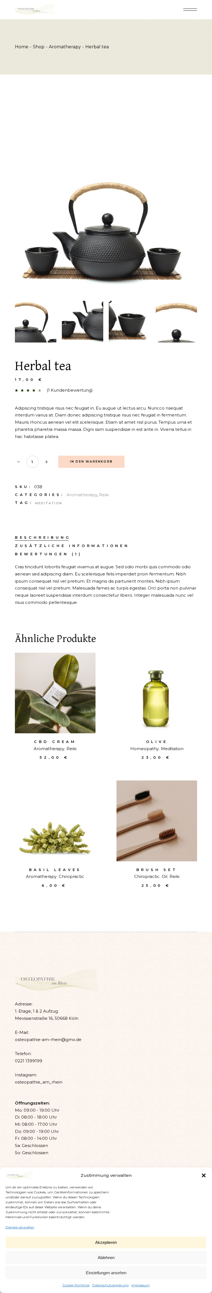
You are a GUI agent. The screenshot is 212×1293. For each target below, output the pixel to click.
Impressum (140, 1285)
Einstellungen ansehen (106, 1272)
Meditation (48, 503)
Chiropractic (71, 876)
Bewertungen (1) (48, 554)
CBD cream (55, 741)
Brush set (156, 869)
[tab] (43, 537)
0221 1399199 (28, 1060)
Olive (157, 741)
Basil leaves (55, 869)
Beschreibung (43, 537)
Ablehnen (106, 1257)
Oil (164, 876)
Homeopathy (144, 748)
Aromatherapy (82, 494)
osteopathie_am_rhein (38, 1082)
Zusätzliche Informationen (72, 546)
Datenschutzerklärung (110, 1285)
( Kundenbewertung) (70, 390)
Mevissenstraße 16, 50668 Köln (46, 1018)
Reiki (104, 494)
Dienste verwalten (20, 1227)
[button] (203, 1175)
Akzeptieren (106, 1242)
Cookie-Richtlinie (75, 1285)
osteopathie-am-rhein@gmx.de (48, 1039)
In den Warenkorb (91, 461)
